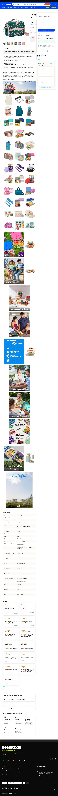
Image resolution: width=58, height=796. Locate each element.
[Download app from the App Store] (14, 788)
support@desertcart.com (44, 773)
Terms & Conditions (51, 783)
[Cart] (55, 4)
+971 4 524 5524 (42, 778)
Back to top (29, 740)
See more (32, 33)
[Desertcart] (6, 4)
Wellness (3, 7)
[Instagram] (50, 759)
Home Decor (9, 7)
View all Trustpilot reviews (46, 87)
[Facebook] (55, 759)
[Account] (52, 4)
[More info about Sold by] (52, 33)
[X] (53, 759)
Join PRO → (39, 59)
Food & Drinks (16, 7)
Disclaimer (53, 787)
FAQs (54, 789)
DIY (22, 7)
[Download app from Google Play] (6, 788)
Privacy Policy (52, 785)
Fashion (26, 7)
